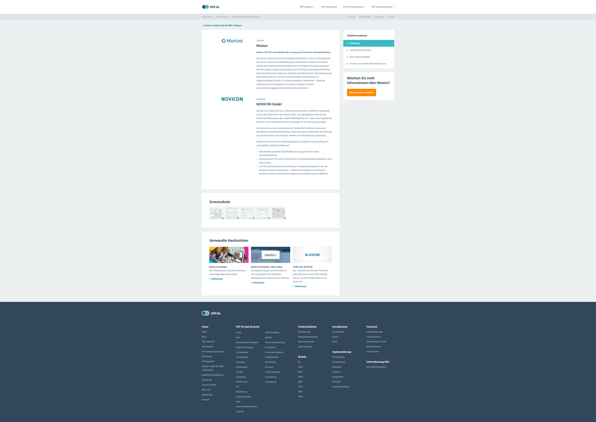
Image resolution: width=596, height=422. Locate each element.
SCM (300, 386)
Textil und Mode (272, 371)
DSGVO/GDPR (365, 17)
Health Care (241, 381)
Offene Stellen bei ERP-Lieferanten (246, 17)
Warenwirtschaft (306, 341)
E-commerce (242, 352)
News (204, 331)
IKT (237, 386)
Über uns (351, 17)
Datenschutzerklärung (212, 374)
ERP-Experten (222, 17)
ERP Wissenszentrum (382, 6)
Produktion (270, 347)
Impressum (379, 17)
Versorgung (270, 381)
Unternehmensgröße (376, 366)
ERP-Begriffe (208, 361)
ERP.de (214, 7)
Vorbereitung (338, 361)
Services (269, 367)
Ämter (239, 332)
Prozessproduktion (274, 352)
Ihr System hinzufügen (213, 351)
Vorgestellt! (207, 346)
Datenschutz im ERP (376, 341)
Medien (268, 337)
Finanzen (240, 362)
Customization (373, 336)
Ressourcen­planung (307, 336)
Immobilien (270, 362)
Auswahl (336, 381)
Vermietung (270, 376)
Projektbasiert (272, 357)
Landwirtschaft (243, 396)
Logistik (240, 411)
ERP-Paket (207, 356)
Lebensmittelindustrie (246, 406)
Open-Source (372, 351)
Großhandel (241, 367)
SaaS (334, 341)
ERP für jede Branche (353, 6)
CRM (300, 366)
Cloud (335, 336)
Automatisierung (374, 331)
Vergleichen (338, 376)
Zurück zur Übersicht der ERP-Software (223, 25)
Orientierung (338, 356)
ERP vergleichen (329, 6)
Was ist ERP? (207, 17)
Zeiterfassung (305, 346)
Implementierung (340, 386)
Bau (238, 337)
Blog (204, 336)
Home (205, 326)
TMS (300, 391)
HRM (300, 376)
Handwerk (241, 376)
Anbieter (336, 371)
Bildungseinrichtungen (247, 342)
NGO (238, 401)
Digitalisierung (373, 346)
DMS (300, 371)
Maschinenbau (272, 332)
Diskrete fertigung (244, 347)
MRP (300, 381)
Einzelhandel (242, 357)
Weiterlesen (217, 278)
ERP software (306, 6)
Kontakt (391, 17)
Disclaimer (207, 379)
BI (299, 361)
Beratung (336, 366)
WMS (300, 396)
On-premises (338, 331)
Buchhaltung (304, 331)
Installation (241, 391)
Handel (239, 371)
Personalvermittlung (275, 342)
